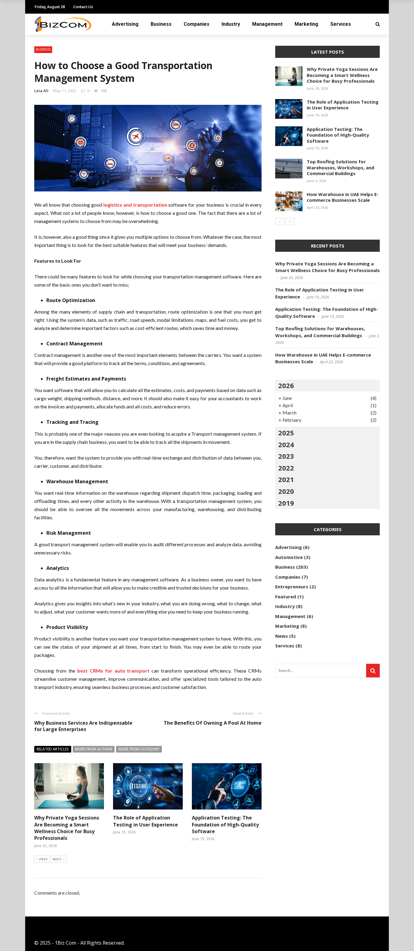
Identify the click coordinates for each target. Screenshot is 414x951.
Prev (43, 859)
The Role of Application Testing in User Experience (145, 821)
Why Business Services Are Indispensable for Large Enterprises (83, 726)
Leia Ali (41, 90)
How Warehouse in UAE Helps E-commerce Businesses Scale (343, 197)
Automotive (289, 557)
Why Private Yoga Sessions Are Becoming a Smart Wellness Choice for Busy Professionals (66, 827)
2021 (286, 479)
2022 (286, 467)
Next (57, 859)
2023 (286, 456)
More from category (139, 749)
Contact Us (83, 7)
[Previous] (279, 221)
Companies (196, 24)
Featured (285, 597)
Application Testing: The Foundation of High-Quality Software (225, 824)
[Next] (290, 221)
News (281, 636)
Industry (231, 24)
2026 (286, 385)
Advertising (125, 24)
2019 (286, 502)
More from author (93, 749)
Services (340, 24)
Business (161, 24)
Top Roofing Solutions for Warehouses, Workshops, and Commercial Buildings (340, 167)
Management (267, 24)
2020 (286, 491)
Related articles (53, 749)
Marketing (306, 24)
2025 (286, 432)
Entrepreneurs (291, 587)
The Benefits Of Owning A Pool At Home (213, 723)
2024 (286, 444)
